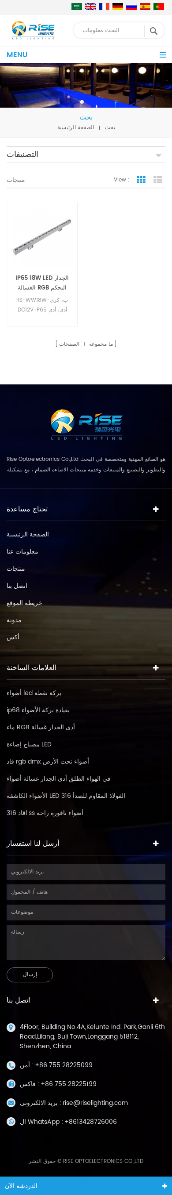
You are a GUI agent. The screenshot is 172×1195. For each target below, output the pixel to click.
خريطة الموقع (24, 603)
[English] (90, 6)
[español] (145, 6)
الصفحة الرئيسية (75, 127)
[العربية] (76, 6)
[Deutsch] (117, 6)
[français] (104, 6)
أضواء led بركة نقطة (34, 693)
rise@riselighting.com (95, 1103)
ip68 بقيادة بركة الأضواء (38, 710)
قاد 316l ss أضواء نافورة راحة (45, 813)
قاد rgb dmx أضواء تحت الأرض (48, 762)
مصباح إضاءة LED (29, 744)
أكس (13, 637)
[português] (158, 6)
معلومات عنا (22, 552)
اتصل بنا (17, 586)
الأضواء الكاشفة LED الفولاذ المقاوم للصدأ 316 (66, 796)
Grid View (141, 180)
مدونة (14, 620)
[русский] (131, 6)
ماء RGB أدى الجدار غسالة (41, 727)
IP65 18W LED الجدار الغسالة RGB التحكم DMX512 (42, 283)
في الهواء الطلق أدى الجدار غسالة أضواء (59, 779)
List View (158, 180)
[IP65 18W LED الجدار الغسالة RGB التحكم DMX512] (42, 237)
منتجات (16, 569)
